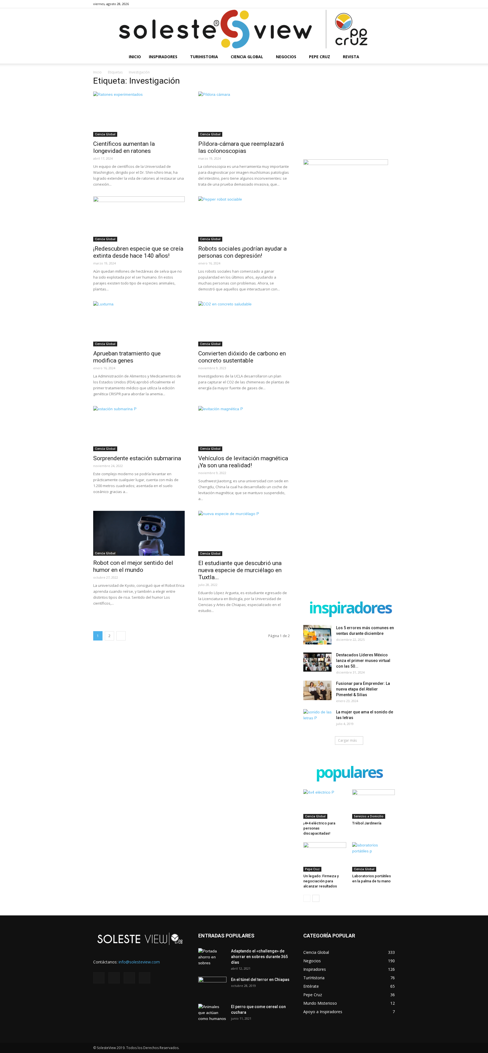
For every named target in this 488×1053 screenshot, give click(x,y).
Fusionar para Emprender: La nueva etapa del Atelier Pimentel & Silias (363, 689)
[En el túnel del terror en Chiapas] (212, 986)
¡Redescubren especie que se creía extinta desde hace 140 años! (138, 252)
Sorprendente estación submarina (137, 458)
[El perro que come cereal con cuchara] (212, 1014)
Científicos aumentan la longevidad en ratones (124, 147)
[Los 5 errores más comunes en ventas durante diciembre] (317, 634)
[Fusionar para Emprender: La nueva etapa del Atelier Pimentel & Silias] (317, 690)
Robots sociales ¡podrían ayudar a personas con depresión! (242, 252)
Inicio (135, 56)
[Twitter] (381, 4)
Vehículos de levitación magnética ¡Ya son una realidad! (243, 462)
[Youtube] (390, 4)
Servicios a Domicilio (369, 816)
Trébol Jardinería (366, 823)
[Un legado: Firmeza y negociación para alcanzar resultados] (324, 857)
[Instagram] (372, 4)
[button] (388, 57)
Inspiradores (163, 56)
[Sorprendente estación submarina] (139, 428)
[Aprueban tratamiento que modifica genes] (139, 323)
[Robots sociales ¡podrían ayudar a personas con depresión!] (244, 219)
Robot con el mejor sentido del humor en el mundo (133, 566)
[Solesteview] (244, 29)
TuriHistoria (204, 56)
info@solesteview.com (139, 962)
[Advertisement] (349, 113)
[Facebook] (362, 4)
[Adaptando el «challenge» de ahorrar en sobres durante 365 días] (212, 958)
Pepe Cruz (319, 56)
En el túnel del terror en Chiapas (260, 979)
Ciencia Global (247, 56)
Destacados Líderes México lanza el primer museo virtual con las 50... (363, 660)
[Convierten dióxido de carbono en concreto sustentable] (244, 323)
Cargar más (347, 740)
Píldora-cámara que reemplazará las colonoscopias (241, 147)
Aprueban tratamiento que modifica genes (127, 357)
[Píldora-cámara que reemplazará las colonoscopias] (244, 114)
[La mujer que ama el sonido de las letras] (317, 719)
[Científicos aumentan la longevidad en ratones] (139, 114)
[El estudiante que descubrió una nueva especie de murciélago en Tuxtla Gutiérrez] (244, 533)
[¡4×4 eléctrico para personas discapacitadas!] (324, 804)
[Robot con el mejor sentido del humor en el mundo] (139, 533)
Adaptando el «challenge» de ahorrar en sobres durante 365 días (259, 957)
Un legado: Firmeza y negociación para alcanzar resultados (321, 881)
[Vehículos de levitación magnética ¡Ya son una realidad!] (244, 428)
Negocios (286, 56)
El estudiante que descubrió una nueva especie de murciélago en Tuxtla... (240, 570)
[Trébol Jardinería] (373, 804)
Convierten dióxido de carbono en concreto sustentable (242, 357)
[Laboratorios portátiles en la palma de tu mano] (373, 857)
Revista (351, 56)
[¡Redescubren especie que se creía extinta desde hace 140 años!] (139, 219)
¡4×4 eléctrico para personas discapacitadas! (319, 828)
